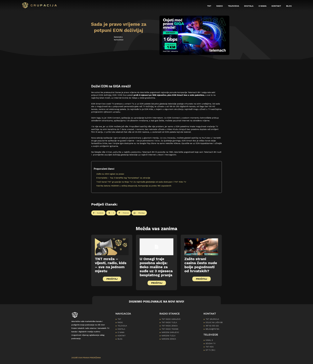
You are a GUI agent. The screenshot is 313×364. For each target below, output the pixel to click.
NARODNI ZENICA (169, 339)
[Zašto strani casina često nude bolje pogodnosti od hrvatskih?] (201, 246)
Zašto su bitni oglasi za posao (110, 174)
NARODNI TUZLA (168, 336)
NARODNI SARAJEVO (170, 332)
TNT (119, 319)
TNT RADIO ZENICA (170, 326)
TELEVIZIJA (122, 326)
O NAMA (121, 332)
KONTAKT (122, 336)
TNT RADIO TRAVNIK (170, 329)
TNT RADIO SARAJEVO (171, 319)
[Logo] (39, 5)
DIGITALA (121, 329)
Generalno (118, 37)
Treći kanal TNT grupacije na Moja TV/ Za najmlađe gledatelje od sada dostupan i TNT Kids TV (141, 182)
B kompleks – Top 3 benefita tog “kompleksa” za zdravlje (123, 178)
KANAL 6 (209, 340)
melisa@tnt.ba (212, 329)
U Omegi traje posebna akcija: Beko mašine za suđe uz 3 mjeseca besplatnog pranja (156, 267)
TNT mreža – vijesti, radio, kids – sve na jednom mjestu (110, 265)
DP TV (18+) (210, 350)
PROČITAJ (111, 279)
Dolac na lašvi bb (214, 322)
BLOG (120, 339)
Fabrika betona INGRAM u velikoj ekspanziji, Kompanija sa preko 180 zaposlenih (133, 186)
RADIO (120, 322)
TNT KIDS (210, 347)
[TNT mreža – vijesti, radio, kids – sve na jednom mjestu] (112, 246)
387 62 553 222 (212, 326)
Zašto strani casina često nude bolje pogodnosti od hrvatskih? (200, 265)
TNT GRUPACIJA (212, 319)
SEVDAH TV (210, 343)
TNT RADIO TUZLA (169, 322)
